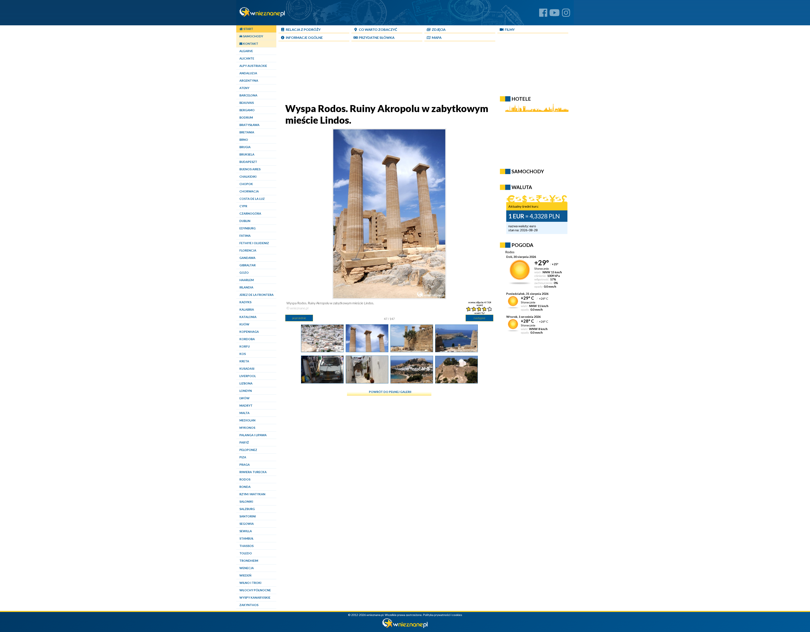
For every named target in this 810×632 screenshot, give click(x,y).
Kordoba (247, 339)
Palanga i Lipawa (253, 435)
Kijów (244, 324)
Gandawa (247, 258)
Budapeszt (248, 162)
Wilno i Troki (250, 583)
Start (248, 29)
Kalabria (246, 309)
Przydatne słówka (376, 37)
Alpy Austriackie (253, 66)
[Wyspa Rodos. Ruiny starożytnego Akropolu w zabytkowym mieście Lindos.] (456, 350)
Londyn (245, 390)
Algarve (246, 51)
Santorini (247, 516)
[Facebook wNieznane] (543, 14)
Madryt (245, 405)
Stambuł (246, 538)
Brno (243, 139)
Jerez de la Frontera (256, 294)
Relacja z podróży (303, 29)
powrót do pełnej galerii (390, 392)
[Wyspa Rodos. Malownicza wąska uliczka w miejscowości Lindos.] (367, 381)
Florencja (247, 250)
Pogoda (522, 245)
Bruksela (246, 154)
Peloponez (248, 450)
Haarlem (246, 280)
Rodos (244, 479)
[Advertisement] (389, 73)
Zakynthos (248, 605)
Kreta (244, 361)
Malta (244, 413)
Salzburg (247, 509)
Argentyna (248, 80)
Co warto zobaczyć (378, 29)
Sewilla (245, 531)
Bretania (246, 132)
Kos (242, 354)
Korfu (244, 346)
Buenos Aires (250, 169)
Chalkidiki (247, 176)
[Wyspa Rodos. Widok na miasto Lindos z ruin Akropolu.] (322, 350)
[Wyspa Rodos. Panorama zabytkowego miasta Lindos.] (411, 381)
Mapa (436, 37)
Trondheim (248, 560)
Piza (242, 457)
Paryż (244, 442)
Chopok (246, 184)
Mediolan (247, 420)
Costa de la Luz (252, 198)
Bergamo (247, 110)
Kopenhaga (249, 331)
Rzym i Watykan (252, 494)
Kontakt (250, 43)
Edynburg (247, 228)
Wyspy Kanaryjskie (254, 597)
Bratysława (249, 125)
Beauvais (246, 102)
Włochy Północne (255, 590)
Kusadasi (246, 368)
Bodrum (246, 117)
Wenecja (246, 568)
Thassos (246, 546)
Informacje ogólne (304, 37)
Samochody (252, 36)
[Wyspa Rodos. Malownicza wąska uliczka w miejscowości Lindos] (322, 381)
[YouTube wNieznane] (554, 14)
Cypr (243, 206)
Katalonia (247, 317)
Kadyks (245, 302)
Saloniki (246, 501)
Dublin (244, 221)
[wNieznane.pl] (405, 627)
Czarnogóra (250, 213)
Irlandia (246, 287)
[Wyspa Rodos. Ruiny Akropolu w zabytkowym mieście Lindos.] (367, 350)
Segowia (246, 523)
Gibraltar (247, 265)
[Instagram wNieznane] (566, 14)
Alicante (246, 58)
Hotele (521, 99)
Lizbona (245, 383)
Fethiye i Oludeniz (254, 243)
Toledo (245, 553)
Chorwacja (249, 191)
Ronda (245, 487)
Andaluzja (248, 73)
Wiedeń (245, 575)
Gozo (244, 272)
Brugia (245, 147)
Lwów (244, 398)
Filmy (510, 29)
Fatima (245, 235)
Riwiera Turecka (253, 472)
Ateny (244, 88)
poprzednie (299, 318)
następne (479, 318)
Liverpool (247, 376)
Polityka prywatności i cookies (442, 615)
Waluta (522, 187)
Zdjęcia (439, 29)
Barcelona (248, 95)
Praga (244, 464)
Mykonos (247, 427)
